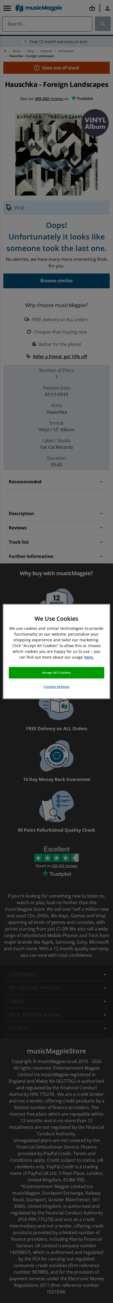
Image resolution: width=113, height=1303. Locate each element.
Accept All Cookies (56, 673)
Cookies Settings (56, 687)
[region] (56, 651)
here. (89, 657)
